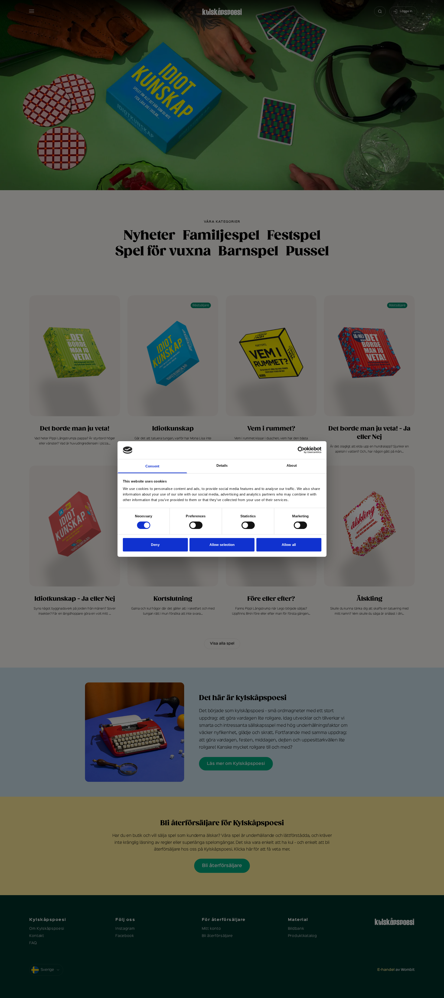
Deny (155, 545)
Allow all (289, 545)
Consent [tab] (152, 466)
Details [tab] (222, 465)
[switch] (195, 525)
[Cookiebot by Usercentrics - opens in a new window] (301, 450)
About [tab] (292, 465)
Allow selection (222, 545)
